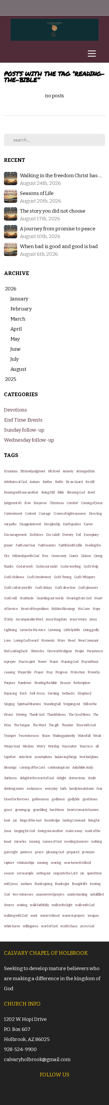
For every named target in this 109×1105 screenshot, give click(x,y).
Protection (77, 672)
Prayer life (24, 672)
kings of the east (31, 820)
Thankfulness (56, 714)
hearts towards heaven (83, 810)
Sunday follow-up (24, 430)
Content (30, 513)
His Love (84, 609)
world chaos (68, 926)
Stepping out (71, 704)
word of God (49, 926)
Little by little (71, 630)
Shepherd (84, 693)
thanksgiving (43, 884)
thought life (79, 884)
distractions (77, 778)
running (42, 863)
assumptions (43, 757)
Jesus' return (78, 619)
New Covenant (88, 640)
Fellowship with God (25, 556)
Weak (97, 736)
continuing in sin (59, 767)
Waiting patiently (64, 736)
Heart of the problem (34, 609)
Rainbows (24, 683)
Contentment (13, 513)
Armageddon (85, 471)
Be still (89, 482)
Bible (60, 492)
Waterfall (84, 736)
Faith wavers (47, 545)
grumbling (40, 810)
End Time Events (23, 420)
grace (8, 810)
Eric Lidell (53, 535)
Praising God (69, 662)
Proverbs (94, 672)
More (61, 640)
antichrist (25, 757)
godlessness (40, 799)
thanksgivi (62, 884)
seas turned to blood (77, 863)
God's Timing (62, 577)
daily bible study (82, 767)
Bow (27, 503)
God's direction (65, 588)
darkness (10, 778)
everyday (51, 789)
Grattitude (27, 598)
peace (39, 852)
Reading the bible (45, 683)
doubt (92, 778)
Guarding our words (50, 598)
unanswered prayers (50, 894)
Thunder (67, 725)
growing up (22, 810)
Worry (41, 746)
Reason (65, 683)
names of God (52, 841)
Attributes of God (15, 482)
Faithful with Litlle (70, 545)
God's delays (43, 588)
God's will (10, 598)
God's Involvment (39, 577)
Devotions (15, 410)
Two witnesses (29, 736)
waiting (22, 905)
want (33, 915)
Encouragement (15, 535)
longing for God (24, 831)
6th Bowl (54, 471)
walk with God (84, 905)
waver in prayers (73, 915)
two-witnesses (23, 894)
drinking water (14, 789)
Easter (88, 524)
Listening (54, 630)
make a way (74, 831)
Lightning (10, 630)
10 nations (10, 471)
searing (56, 863)
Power (42, 662)
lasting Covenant (74, 820)
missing (34, 841)
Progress (61, 672)
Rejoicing (10, 693)
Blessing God (76, 492)
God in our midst (47, 566)
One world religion (59, 651)
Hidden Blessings (63, 609)
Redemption (81, 683)
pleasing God (55, 852)
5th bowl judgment (32, 471)
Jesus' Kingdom (56, 619)
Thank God (36, 714)
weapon (93, 915)
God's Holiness (14, 577)
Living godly (91, 630)
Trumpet (10, 736)
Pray (49, 672)
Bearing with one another (21, 492)
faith (63, 789)
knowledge (52, 820)
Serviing (53, 693)
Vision (46, 736)
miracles (20, 841)
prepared (73, 852)
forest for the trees (16, 799)
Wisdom (28, 746)
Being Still (48, 492)
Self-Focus (37, 693)
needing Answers (76, 841)
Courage (45, 513)
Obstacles (37, 651)
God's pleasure (88, 588)
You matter (69, 746)
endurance (34, 789)
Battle (59, 482)
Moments (47, 640)
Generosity (58, 556)
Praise (53, 662)
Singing (9, 704)
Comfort (72, 503)
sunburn (26, 884)
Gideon (86, 556)
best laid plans (89, 757)
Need (71, 640)
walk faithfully (39, 905)
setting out (43, 873)
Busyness (40, 503)
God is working (70, 566)
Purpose (9, 683)
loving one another (50, 831)
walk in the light (62, 905)
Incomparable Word (29, 619)
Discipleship (52, 524)
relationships (25, 863)
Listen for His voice (32, 630)
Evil (78, 535)
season (9, 873)
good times (90, 799)
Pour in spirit (27, 662)
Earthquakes (72, 524)
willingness (30, 926)
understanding (77, 894)
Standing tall (52, 704)
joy (15, 820)
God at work (24, 566)
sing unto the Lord (65, 873)
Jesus (93, 619)
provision (88, 852)
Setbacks (68, 693)
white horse (12, 926)
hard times (57, 810)
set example (25, 873)
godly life (74, 799)
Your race (86, 746)
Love (7, 640)
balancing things (66, 757)
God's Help (91, 566)
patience (26, 852)
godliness (58, 799)
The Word (39, 725)
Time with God (86, 725)
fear (99, 789)
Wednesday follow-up (29, 440)
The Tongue (22, 725)
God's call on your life (18, 588)
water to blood (50, 915)
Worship (53, 746)
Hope (96, 609)
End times (36, 535)
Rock (23, 693)
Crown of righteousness (69, 513)
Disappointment (30, 524)
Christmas (57, 503)
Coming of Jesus (92, 503)
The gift (54, 725)
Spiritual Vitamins (29, 704)
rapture (9, 863)
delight (61, 778)
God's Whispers (84, 577)
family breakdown (81, 789)
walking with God (16, 915)
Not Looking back (16, 651)
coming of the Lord (32, 767)
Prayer (38, 672)
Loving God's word (26, 640)
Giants (73, 556)
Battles (47, 482)
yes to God (87, 926)
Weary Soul (12, 746)
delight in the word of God (37, 778)
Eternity (67, 535)
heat (7, 820)
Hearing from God (78, 598)
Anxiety (68, 471)
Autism (35, 482)
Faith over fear (25, 545)
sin (82, 873)
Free (45, 556)
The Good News (79, 714)
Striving (21, 714)
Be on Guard (74, 482)
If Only (8, 619)
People (79, 651)
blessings (10, 767)
